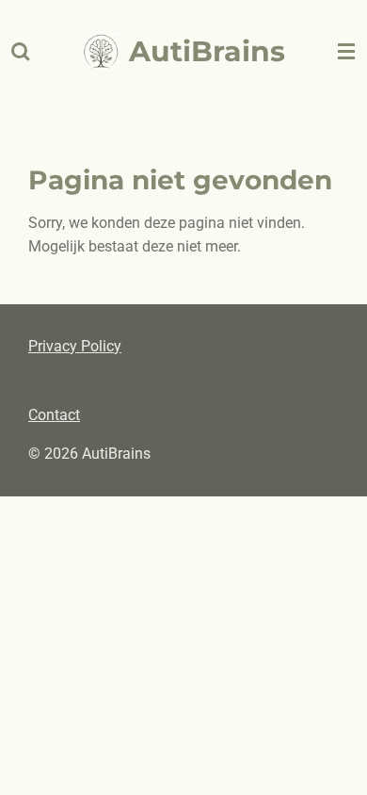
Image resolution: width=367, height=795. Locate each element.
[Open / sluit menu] (346, 52)
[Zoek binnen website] (20, 52)
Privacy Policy (74, 346)
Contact (54, 415)
